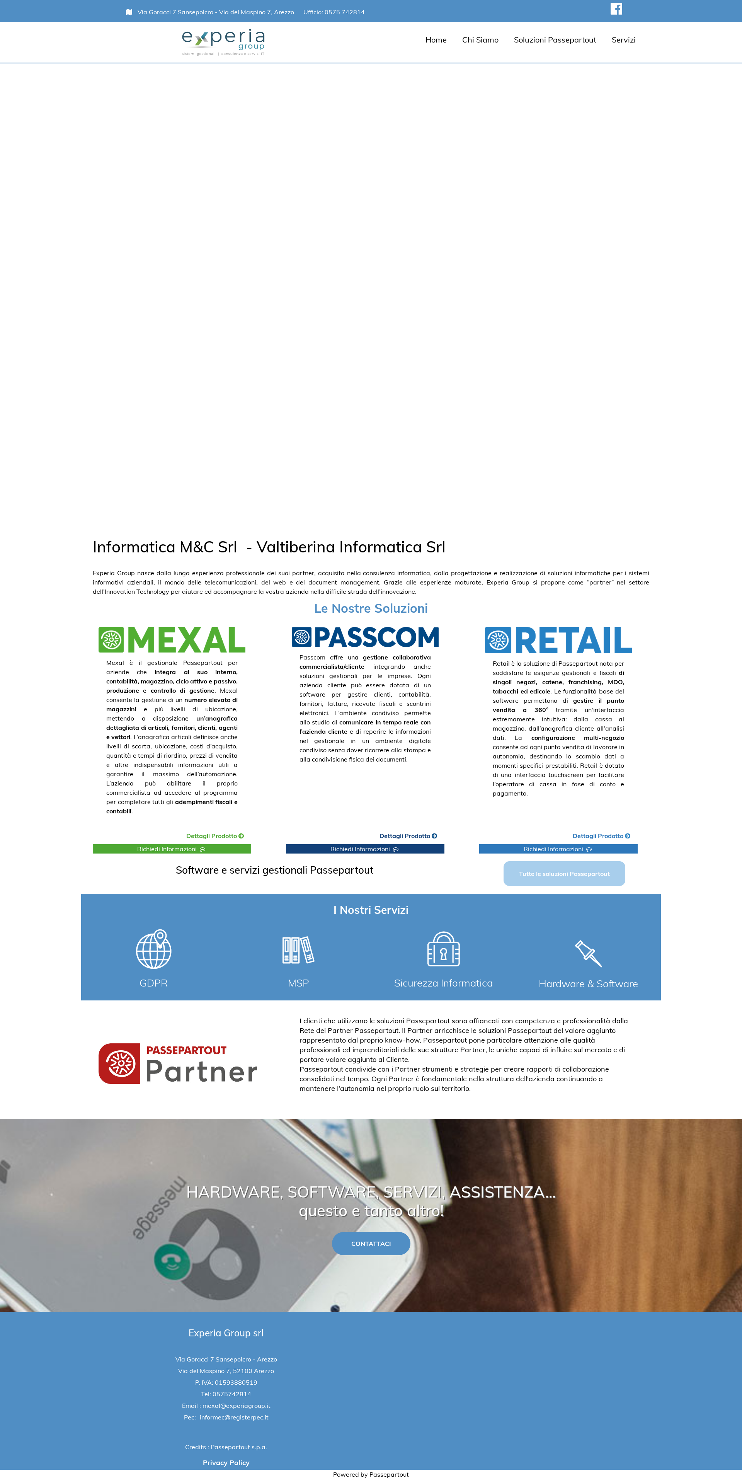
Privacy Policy (226, 1462)
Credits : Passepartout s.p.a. (226, 1447)
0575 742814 (345, 12)
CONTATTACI (371, 1243)
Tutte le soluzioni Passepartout (564, 874)
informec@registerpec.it (234, 1417)
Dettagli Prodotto (212, 836)
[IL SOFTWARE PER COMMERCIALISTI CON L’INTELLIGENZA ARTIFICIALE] (376, 836)
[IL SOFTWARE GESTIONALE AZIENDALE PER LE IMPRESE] (182, 836)
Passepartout (389, 1474)
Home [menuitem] (436, 39)
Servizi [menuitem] (624, 39)
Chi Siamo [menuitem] (480, 39)
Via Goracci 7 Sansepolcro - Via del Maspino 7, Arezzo (217, 12)
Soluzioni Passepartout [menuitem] (555, 39)
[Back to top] (720, 1457)
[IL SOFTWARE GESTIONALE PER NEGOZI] (569, 836)
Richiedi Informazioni (168, 849)
